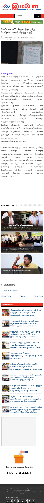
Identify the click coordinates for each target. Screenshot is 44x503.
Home (22, 296)
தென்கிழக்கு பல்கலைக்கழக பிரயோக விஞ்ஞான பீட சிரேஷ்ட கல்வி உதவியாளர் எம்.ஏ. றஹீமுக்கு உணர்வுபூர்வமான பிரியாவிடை (25, 314)
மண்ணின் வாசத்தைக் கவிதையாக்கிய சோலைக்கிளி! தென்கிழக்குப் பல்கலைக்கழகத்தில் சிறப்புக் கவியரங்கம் (26, 378)
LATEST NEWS (24, 37)
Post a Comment (11, 291)
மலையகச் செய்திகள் (6, 40)
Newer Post (6, 296)
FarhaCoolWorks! (26, 490)
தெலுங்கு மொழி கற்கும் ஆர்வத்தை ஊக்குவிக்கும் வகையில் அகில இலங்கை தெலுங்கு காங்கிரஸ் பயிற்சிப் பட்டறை (25, 335)
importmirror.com (7, 492)
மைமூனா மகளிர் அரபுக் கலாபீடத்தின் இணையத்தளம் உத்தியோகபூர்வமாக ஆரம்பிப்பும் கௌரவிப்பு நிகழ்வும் (26, 409)
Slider (31, 37)
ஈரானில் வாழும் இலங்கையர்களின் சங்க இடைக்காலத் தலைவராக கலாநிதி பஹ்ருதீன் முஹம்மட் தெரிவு (25, 345)
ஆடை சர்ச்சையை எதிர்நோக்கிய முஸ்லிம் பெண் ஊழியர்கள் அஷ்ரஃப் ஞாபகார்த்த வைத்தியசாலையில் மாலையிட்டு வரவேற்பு (25, 400)
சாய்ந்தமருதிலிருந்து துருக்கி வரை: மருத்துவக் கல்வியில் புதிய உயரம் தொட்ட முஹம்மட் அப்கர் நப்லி (24, 323)
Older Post (38, 296)
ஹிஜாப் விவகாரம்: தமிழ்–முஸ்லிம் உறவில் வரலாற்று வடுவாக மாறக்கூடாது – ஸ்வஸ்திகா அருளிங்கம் (26, 366)
